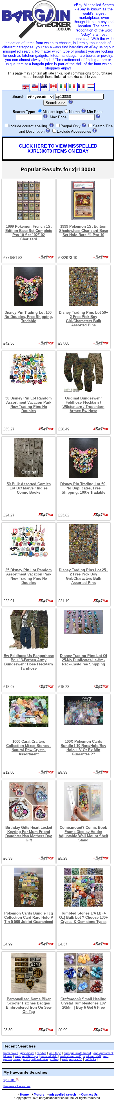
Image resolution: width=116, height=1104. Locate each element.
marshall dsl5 (49, 1056)
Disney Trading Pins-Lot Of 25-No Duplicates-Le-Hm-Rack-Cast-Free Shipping (83, 660)
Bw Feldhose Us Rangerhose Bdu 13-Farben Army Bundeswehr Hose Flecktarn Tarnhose (29, 662)
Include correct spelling (28, 126)
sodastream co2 (70, 1056)
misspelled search (62, 1094)
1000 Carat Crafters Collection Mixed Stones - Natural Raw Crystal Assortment (28, 747)
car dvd (41, 1053)
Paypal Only (71, 126)
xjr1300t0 (9, 1080)
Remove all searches (16, 1086)
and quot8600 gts (26, 1056)
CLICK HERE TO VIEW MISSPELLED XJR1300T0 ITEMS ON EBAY (58, 148)
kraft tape (55, 1053)
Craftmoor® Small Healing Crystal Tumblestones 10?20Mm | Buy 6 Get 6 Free (83, 1003)
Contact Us (89, 1094)
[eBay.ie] (63, 87)
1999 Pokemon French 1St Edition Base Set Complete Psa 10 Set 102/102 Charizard (28, 232)
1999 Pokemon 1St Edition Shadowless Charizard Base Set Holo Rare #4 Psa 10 (83, 230)
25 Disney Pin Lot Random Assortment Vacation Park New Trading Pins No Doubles (28, 576)
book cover (10, 1053)
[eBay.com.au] (44, 87)
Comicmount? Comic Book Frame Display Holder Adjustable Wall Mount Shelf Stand (83, 833)
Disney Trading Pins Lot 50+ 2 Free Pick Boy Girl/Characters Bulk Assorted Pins (83, 318)
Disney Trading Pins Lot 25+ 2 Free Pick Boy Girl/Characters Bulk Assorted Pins (83, 576)
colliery (54, 1059)
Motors (39, 1094)
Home (24, 1094)
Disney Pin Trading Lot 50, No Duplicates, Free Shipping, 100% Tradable (83, 488)
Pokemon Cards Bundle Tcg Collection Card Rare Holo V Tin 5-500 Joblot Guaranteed (28, 917)
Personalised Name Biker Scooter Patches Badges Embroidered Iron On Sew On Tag (29, 1005)
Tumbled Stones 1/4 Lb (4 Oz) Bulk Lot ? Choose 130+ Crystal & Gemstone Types (83, 917)
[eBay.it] (72, 87)
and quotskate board (77, 1053)
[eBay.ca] (53, 87)
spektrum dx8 (92, 1056)
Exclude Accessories (74, 131)
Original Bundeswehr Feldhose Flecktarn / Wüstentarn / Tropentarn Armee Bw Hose (83, 404)
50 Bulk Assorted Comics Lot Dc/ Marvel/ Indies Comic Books (29, 488)
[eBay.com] (35, 87)
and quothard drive (35, 1059)
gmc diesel (27, 1053)
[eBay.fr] (81, 87)
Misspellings (53, 112)
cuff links (90, 1059)
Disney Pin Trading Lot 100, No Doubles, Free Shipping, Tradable (29, 316)
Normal (75, 112)
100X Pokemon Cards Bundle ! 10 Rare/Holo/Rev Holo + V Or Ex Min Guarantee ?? (83, 747)
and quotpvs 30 (72, 1059)
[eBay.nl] (91, 87)
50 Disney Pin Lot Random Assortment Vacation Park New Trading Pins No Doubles (28, 404)
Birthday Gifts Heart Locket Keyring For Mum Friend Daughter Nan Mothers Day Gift (28, 833)
